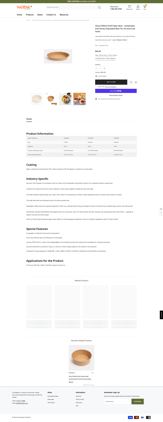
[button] (26, 99)
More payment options (116, 95)
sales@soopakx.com (22, 403)
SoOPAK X (72, 373)
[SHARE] (135, 82)
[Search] (73, 7)
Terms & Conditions (110, 87)
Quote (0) (161, 315)
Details (29, 119)
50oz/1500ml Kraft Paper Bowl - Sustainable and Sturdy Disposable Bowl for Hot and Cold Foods (80, 378)
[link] (39, 324)
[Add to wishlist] (131, 82)
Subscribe (137, 401)
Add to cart (111, 82)
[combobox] (71, 7)
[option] (58, 56)
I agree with (101, 87)
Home (28, 20)
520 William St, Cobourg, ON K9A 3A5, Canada (25, 393)
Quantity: (98, 64)
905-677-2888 (21, 401)
